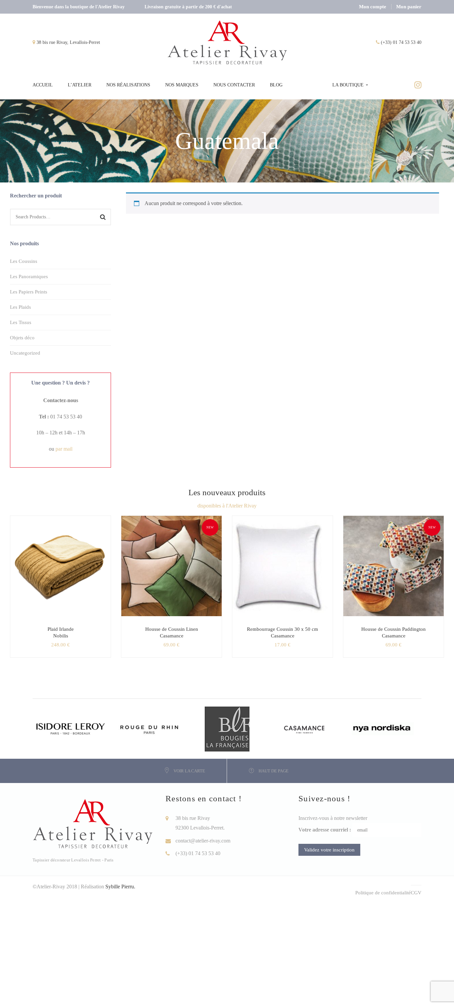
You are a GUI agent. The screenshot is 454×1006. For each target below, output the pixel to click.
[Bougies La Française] (227, 728)
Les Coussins (23, 261)
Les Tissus (20, 322)
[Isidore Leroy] (71, 728)
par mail (64, 449)
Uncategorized (25, 353)
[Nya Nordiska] (383, 728)
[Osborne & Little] (305, 728)
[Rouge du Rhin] (149, 728)
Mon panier (408, 6)
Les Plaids (20, 307)
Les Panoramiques (29, 276)
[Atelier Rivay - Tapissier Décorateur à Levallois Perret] (227, 42)
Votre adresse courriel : (324, 830)
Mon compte (372, 6)
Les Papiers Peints (28, 291)
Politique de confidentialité (383, 892)
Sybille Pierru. (120, 886)
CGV (416, 892)
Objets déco (22, 337)
